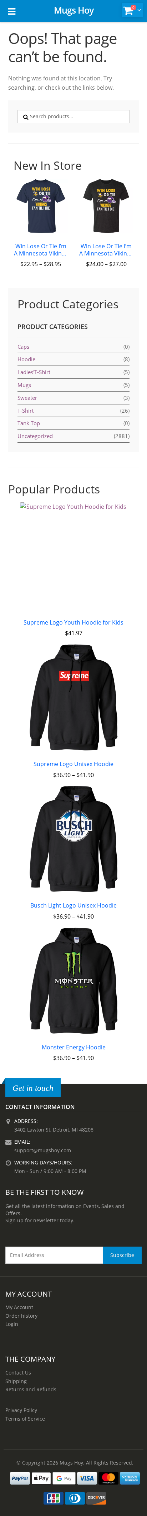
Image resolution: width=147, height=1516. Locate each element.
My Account (19, 1307)
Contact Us (18, 1372)
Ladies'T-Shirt (33, 372)
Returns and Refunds (30, 1389)
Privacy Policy (21, 1410)
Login (11, 1324)
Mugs (24, 384)
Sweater (27, 397)
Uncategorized (35, 435)
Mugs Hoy (73, 10)
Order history (21, 1315)
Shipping (16, 1381)
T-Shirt (25, 410)
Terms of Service (25, 1418)
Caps (23, 346)
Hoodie (26, 359)
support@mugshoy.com (42, 1150)
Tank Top (28, 423)
